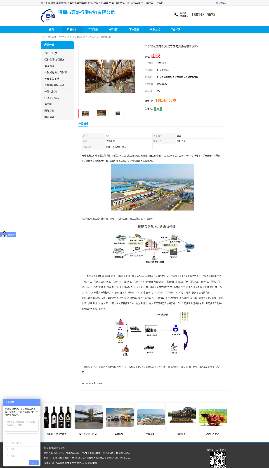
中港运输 (87, 434)
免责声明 (71, 463)
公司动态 (93, 29)
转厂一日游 (50, 53)
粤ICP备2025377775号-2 (77, 453)
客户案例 (134, 29)
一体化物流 (50, 91)
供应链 (48, 104)
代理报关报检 (51, 78)
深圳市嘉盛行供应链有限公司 (104, 453)
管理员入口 (82, 463)
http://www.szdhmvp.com (93, 383)
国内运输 (49, 117)
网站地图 (92, 463)
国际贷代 (49, 110)
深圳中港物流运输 (54, 85)
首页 (51, 29)
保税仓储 (119, 434)
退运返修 (49, 66)
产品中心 (72, 29)
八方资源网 (61, 463)
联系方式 (155, 29)
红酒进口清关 (51, 98)
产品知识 (176, 29)
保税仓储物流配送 (54, 59)
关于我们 (113, 29)
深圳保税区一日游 (56, 434)
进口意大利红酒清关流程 (212, 434)
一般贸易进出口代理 (55, 72)
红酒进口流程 (181, 434)
